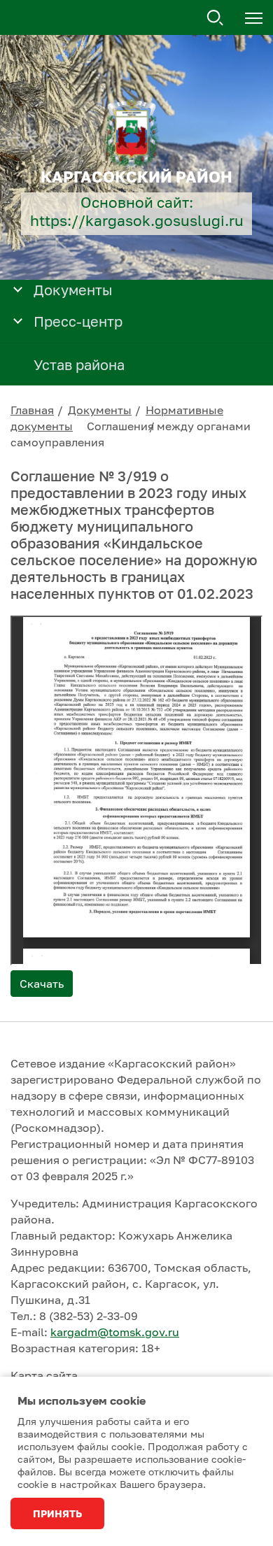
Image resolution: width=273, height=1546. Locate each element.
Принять (57, 1513)
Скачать (42, 984)
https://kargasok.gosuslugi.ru (137, 220)
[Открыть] (18, 288)
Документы (100, 410)
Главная (32, 410)
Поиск (215, 18)
